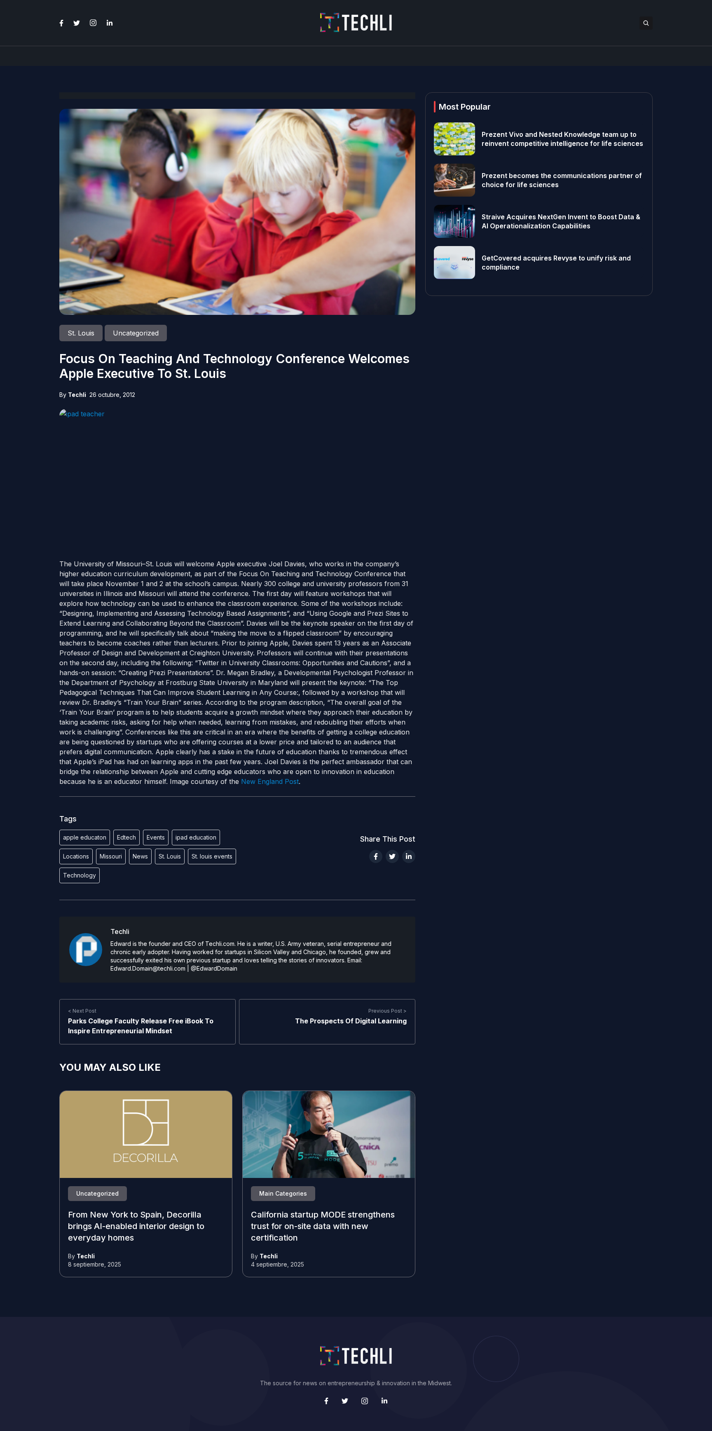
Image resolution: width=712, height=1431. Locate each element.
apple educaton (84, 837)
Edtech (126, 837)
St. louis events (212, 856)
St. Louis (170, 856)
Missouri (111, 856)
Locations (76, 856)
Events (156, 837)
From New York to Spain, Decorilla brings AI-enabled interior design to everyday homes (136, 1226)
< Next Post (82, 1011)
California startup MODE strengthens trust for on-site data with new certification (323, 1226)
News (140, 856)
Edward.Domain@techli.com (147, 968)
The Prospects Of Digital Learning (351, 1021)
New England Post (270, 781)
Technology (79, 875)
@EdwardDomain (214, 968)
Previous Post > (387, 1011)
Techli (77, 394)
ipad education (196, 837)
